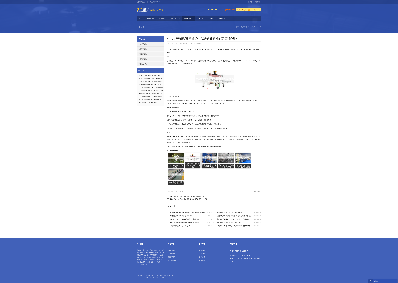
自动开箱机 (150, 18)
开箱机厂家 (156, 250)
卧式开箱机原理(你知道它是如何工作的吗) (230, 222)
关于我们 (251, 2)
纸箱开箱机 (163, 18)
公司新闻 (202, 250)
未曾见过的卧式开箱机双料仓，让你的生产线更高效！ (234, 219)
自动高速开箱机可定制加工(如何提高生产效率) (154, 87)
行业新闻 (253, 27)
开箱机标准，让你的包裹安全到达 (150, 102)
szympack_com (186, 44)
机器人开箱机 (143, 64)
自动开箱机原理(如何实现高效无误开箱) (229, 212)
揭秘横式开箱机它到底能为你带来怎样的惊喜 (184, 219)
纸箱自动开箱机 (154, 275)
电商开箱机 (143, 59)
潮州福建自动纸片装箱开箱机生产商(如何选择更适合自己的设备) (159, 93)
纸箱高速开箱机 (145, 252)
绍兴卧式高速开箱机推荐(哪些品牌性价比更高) (154, 81)
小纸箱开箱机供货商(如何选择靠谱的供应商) (153, 90)
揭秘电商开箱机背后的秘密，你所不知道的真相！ (155, 84)
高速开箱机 (143, 54)
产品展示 (174, 18)
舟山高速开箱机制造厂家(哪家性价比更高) (152, 99)
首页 (140, 18)
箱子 (181, 191)
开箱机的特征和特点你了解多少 (180, 226)
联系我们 (258, 2)
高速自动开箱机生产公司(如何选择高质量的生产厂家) (191, 199)
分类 (172, 191)
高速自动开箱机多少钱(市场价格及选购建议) (153, 78)
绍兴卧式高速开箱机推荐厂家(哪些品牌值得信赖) (189, 197)
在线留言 (221, 18)
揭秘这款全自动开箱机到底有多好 (181, 216)
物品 (177, 191)
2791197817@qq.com (242, 255)
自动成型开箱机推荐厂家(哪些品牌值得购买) (153, 96)
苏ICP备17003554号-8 (157, 278)
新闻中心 (187, 18)
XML (147, 278)
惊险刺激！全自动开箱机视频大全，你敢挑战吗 (185, 222)
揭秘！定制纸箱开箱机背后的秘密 (150, 75)
